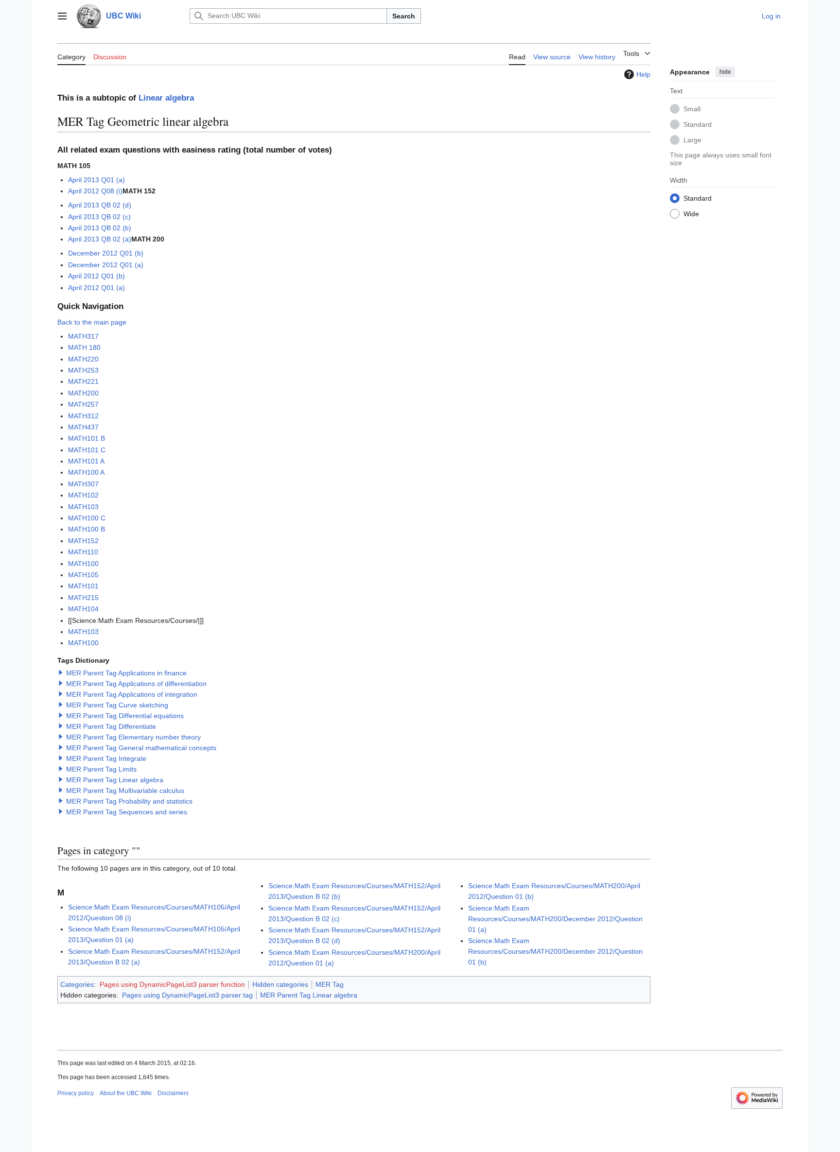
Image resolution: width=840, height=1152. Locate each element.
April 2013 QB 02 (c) (99, 217)
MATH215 (83, 598)
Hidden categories (280, 984)
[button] (62, 16)
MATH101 (83, 586)
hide (725, 72)
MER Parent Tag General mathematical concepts (141, 748)
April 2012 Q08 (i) (95, 191)
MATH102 (83, 495)
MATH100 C (86, 518)
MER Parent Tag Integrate (106, 758)
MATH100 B (86, 529)
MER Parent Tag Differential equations (125, 716)
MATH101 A (86, 461)
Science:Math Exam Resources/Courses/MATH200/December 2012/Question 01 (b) (555, 951)
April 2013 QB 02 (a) (99, 239)
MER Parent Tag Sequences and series (126, 812)
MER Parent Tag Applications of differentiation (136, 684)
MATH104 (83, 609)
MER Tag (329, 984)
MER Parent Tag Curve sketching (117, 705)
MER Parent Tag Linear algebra (114, 780)
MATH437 (83, 427)
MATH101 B (86, 438)
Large (692, 139)
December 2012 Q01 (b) (105, 253)
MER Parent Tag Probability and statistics (129, 801)
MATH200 (83, 393)
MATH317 (83, 336)
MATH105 (83, 575)
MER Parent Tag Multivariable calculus (125, 790)
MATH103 (83, 507)
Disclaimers (173, 1093)
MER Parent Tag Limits (101, 769)
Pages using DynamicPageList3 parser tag (187, 995)
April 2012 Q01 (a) (96, 288)
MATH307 (83, 484)
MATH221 (83, 381)
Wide (691, 213)
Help (643, 74)
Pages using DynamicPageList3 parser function (172, 984)
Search (403, 16)
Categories (77, 984)
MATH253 (83, 370)
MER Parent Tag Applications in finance (126, 673)
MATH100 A (86, 472)
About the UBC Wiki (126, 1093)
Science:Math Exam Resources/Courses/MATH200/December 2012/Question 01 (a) (555, 918)
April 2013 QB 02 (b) (99, 228)
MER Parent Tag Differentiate (111, 726)
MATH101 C (86, 450)
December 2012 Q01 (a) (105, 265)
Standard (697, 124)
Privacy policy (75, 1093)
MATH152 (83, 541)
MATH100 (83, 563)
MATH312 (83, 416)
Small (691, 108)
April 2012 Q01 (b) (96, 276)
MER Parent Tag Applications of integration (131, 694)
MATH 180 (84, 347)
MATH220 (83, 359)
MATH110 (83, 552)
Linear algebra (166, 98)
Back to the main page (91, 322)
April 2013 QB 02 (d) (99, 205)
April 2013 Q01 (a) (96, 180)
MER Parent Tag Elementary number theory (133, 737)
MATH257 (83, 404)
